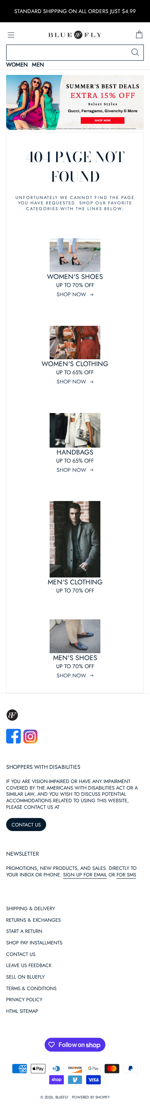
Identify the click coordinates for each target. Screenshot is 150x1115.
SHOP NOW (71, 294)
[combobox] (75, 52)
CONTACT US (26, 824)
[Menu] (10, 35)
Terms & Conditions (31, 989)
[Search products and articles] (135, 52)
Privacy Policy (24, 1000)
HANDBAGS (75, 452)
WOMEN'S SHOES (75, 277)
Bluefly (61, 1097)
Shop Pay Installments (34, 943)
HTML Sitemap (22, 1011)
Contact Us (20, 954)
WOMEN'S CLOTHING (75, 364)
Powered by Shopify (91, 1097)
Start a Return (24, 931)
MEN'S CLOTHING (75, 582)
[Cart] (139, 35)
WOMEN (17, 64)
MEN (38, 64)
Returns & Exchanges (33, 920)
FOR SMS (126, 874)
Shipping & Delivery (30, 909)
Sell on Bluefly (25, 977)
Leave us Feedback (29, 965)
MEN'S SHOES (75, 658)
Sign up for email (85, 874)
